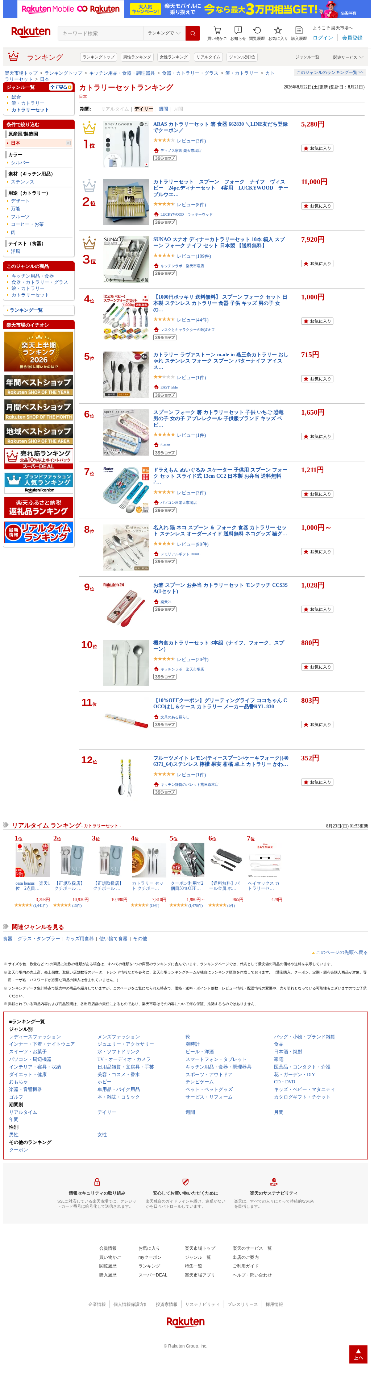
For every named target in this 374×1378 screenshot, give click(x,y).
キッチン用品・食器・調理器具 (122, 73)
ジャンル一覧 (307, 57)
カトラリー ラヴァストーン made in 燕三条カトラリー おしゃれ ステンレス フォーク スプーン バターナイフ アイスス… (220, 361)
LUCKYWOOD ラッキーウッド (187, 214)
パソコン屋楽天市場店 (179, 503)
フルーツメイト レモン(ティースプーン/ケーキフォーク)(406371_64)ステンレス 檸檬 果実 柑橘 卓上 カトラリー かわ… (220, 761)
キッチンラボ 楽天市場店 (182, 266)
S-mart (165, 445)
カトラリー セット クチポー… (147, 886)
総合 (16, 97)
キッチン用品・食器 (33, 276)
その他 (140, 938)
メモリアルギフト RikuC (180, 554)
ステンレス (22, 181)
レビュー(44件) (192, 320)
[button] (238, 33)
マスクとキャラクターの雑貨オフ (188, 330)
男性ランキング (137, 57)
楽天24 (166, 602)
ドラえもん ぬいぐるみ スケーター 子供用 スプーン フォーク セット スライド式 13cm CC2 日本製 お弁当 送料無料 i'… (220, 476)
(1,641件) (40, 906)
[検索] (193, 33)
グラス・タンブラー (39, 938)
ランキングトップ (99, 57)
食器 (7, 938)
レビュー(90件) (192, 544)
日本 (44, 79)
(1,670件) (195, 906)
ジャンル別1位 (242, 57)
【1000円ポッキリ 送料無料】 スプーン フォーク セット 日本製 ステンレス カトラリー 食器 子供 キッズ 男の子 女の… (220, 303)
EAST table (169, 387)
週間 (163, 109)
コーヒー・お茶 (27, 224)
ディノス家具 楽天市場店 (181, 151)
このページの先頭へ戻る (342, 952)
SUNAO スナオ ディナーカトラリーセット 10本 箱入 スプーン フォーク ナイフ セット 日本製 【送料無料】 (219, 242)
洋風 (15, 251)
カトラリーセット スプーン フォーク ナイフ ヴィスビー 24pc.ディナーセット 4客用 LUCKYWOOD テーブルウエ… (220, 188)
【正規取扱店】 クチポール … (69, 886)
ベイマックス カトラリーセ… (263, 886)
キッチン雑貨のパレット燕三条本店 (190, 784)
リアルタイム (208, 57)
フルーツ (20, 216)
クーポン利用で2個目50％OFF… (187, 886)
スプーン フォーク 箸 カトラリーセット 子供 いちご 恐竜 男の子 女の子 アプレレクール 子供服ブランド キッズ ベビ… (218, 418)
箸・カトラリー (241, 73)
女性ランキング (174, 57)
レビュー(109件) (194, 256)
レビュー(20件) (192, 659)
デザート (20, 201)
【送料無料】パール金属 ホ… (224, 886)
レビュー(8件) (191, 204)
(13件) (77, 906)
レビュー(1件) (191, 377)
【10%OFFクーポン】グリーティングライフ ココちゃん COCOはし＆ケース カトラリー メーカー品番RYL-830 (220, 703)
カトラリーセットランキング (126, 87)
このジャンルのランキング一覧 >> (329, 72)
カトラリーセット (30, 109)
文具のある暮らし (175, 717)
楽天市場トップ (21, 73)
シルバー (20, 162)
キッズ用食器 (80, 938)
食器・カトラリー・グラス (190, 73)
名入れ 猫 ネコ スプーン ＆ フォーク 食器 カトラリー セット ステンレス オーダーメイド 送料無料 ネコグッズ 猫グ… (220, 530)
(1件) (231, 906)
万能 (15, 208)
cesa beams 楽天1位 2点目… (33, 886)
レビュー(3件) (191, 141)
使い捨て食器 (113, 938)
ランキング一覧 (26, 310)
